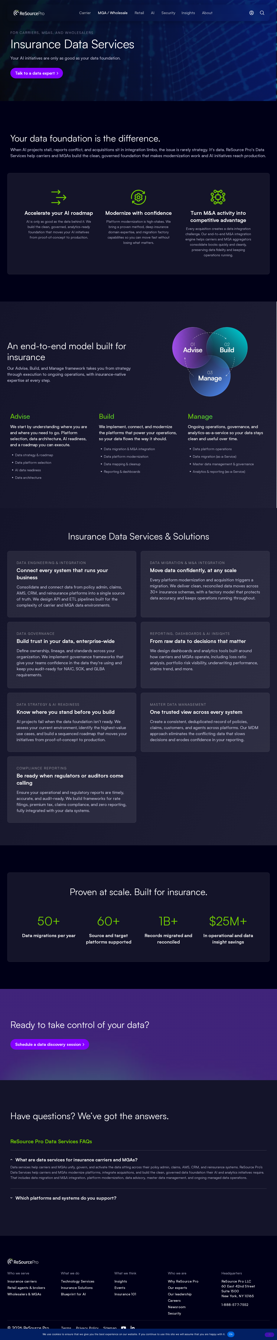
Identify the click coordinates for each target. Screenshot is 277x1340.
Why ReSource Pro (183, 1281)
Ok (231, 1334)
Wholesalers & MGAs (24, 1294)
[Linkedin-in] (132, 1328)
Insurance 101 (125, 1294)
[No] (269, 1334)
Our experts (177, 1288)
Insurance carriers (22, 1281)
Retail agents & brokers (26, 1288)
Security (174, 1313)
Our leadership (180, 1294)
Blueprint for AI (73, 1294)
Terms (66, 1328)
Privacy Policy (87, 1328)
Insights (120, 1281)
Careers (174, 1300)
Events (119, 1288)
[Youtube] (123, 1328)
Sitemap (110, 1328)
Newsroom (177, 1307)
